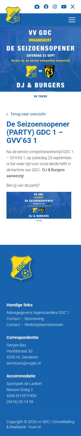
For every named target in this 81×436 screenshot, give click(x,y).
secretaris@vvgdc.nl (23, 363)
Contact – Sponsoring (25, 318)
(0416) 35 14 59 (19, 401)
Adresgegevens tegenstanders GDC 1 (37, 312)
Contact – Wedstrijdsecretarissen (34, 324)
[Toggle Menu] (75, 20)
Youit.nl (34, 427)
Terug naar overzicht (28, 114)
